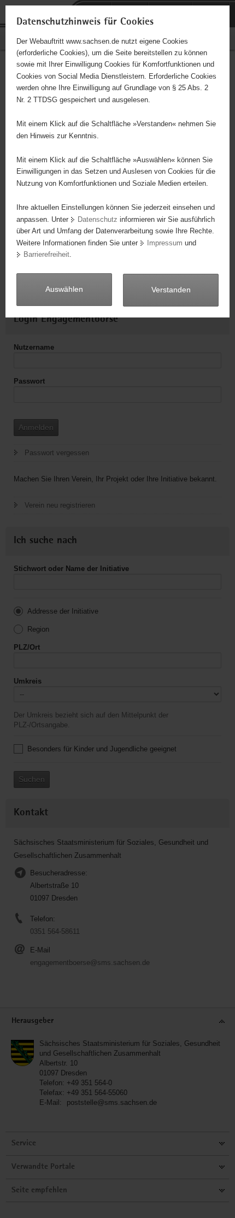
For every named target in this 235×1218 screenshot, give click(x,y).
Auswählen (64, 289)
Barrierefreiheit (46, 254)
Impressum (165, 243)
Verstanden (171, 289)
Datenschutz (98, 219)
